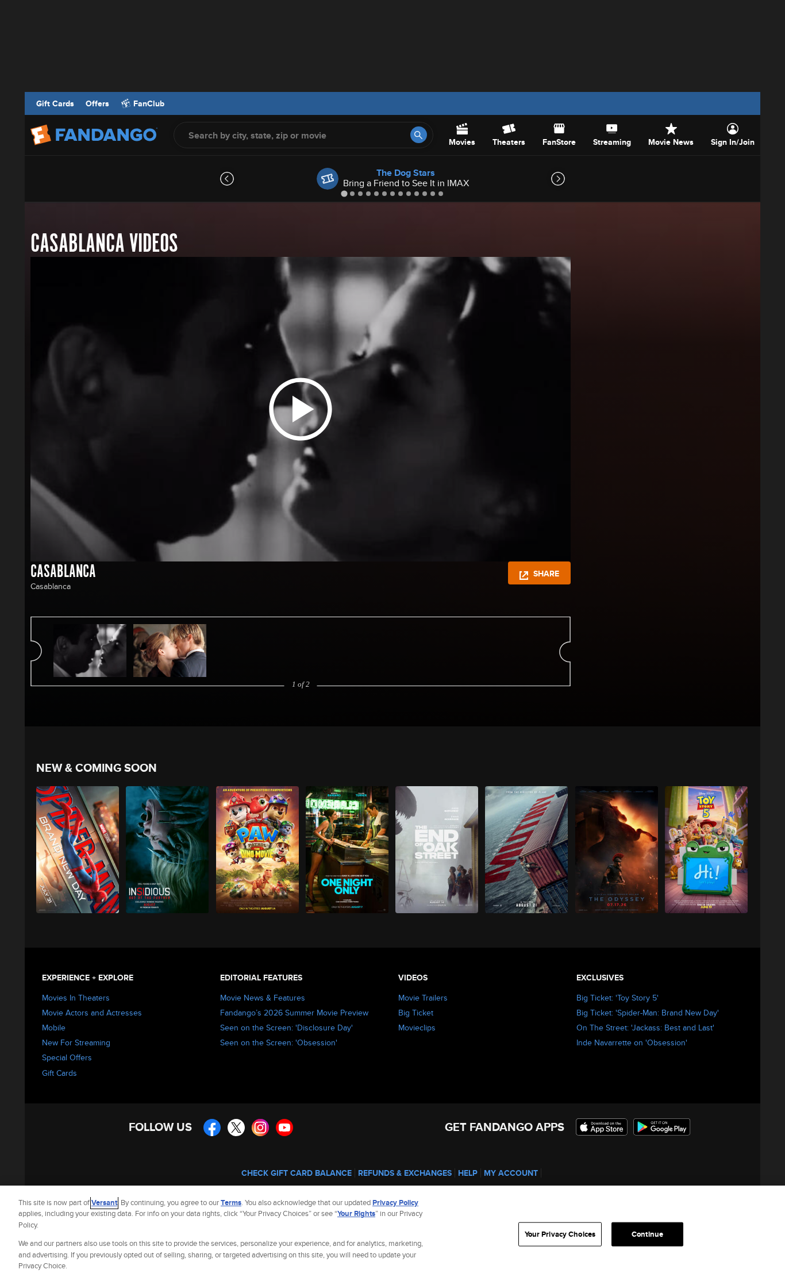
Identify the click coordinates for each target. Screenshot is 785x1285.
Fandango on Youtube (284, 1127)
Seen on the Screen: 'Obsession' (278, 1042)
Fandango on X (236, 1127)
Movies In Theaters (76, 997)
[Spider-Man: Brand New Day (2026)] (78, 849)
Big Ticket (415, 1012)
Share (545, 573)
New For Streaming (76, 1042)
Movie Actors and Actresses (92, 1012)
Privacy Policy (395, 1202)
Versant (104, 1202)
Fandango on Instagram (260, 1127)
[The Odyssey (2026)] (617, 849)
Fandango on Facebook (212, 1127)
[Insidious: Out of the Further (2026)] (168, 849)
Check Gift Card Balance (296, 1173)
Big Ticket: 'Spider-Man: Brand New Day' (647, 1012)
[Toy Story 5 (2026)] (707, 849)
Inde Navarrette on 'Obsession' (631, 1042)
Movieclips (417, 1027)
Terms (231, 1202)
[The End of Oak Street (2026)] (437, 849)
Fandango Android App (662, 1127)
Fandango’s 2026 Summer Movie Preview (294, 1012)
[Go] (418, 134)
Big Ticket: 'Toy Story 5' (617, 997)
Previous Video (36, 651)
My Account (511, 1173)
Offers (97, 103)
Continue (647, 1234)
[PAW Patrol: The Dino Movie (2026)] (258, 849)
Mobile (54, 1027)
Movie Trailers (423, 997)
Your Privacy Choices (560, 1234)
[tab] (344, 193)
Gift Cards (55, 103)
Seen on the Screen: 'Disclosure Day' (286, 1027)
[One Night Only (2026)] (348, 849)
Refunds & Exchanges (405, 1173)
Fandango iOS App (602, 1127)
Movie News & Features (262, 997)
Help (468, 1173)
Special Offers (67, 1057)
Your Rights (356, 1213)
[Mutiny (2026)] (527, 849)
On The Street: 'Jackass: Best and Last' (645, 1027)
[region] (392, 1235)
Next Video (565, 651)
